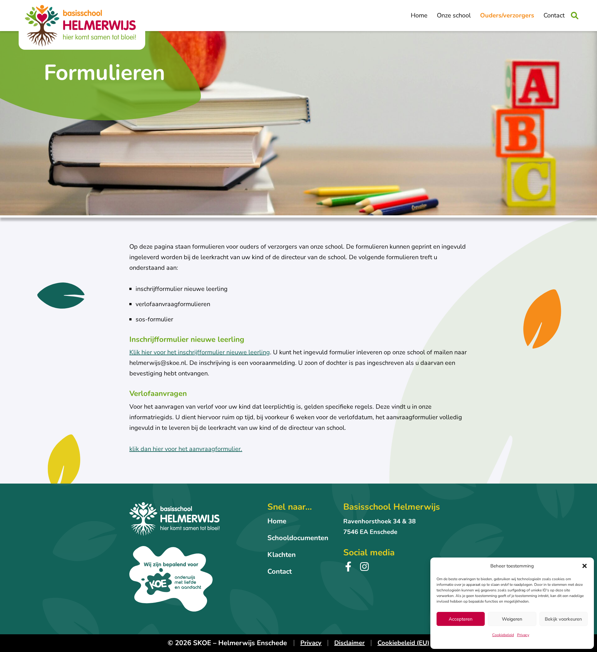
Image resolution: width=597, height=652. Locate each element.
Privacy (523, 634)
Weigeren (512, 619)
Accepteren (461, 619)
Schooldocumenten (297, 538)
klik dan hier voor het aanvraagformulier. (185, 449)
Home (419, 15)
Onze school (454, 15)
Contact (554, 15)
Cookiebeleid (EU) (403, 643)
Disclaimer (349, 643)
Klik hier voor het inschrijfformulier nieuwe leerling (199, 352)
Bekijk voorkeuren (563, 619)
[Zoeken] (574, 15)
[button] (584, 566)
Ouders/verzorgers (507, 15)
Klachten (281, 554)
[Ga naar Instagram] (364, 569)
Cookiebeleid (503, 634)
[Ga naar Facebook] (348, 569)
